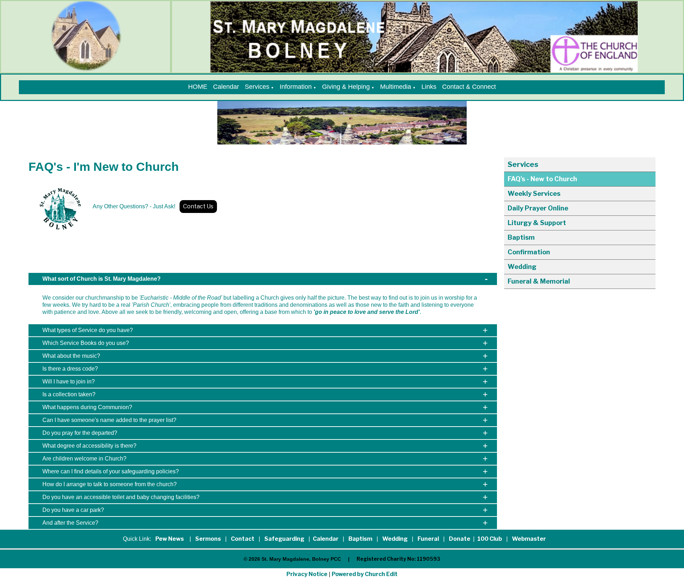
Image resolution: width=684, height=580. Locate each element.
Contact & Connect (469, 86)
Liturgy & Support (537, 223)
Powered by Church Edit (365, 574)
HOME (197, 86)
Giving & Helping (346, 86)
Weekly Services (534, 193)
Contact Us (198, 206)
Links (428, 86)
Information (296, 86)
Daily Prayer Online (538, 208)
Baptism (521, 237)
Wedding (522, 266)
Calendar (226, 86)
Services (257, 86)
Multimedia (395, 86)
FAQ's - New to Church (542, 179)
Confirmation (529, 252)
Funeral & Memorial (539, 281)
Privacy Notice (306, 574)
